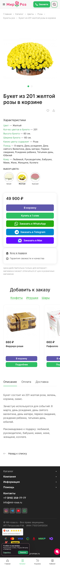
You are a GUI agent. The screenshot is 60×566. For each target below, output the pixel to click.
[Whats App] (24, 510)
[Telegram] (12, 510)
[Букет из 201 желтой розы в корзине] (30, 57)
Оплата (26, 381)
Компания (9, 476)
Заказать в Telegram (32, 232)
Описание (10, 381)
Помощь (8, 487)
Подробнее (21, 364)
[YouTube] (18, 510)
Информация (11, 481)
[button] (28, 86)
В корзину (30, 207)
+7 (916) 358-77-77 (14, 498)
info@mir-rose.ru (12, 502)
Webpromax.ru (32, 553)
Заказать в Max (32, 240)
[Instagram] (6, 510)
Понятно (23, 552)
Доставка (42, 381)
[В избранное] (48, 111)
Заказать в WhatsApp (32, 223)
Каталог (8, 471)
